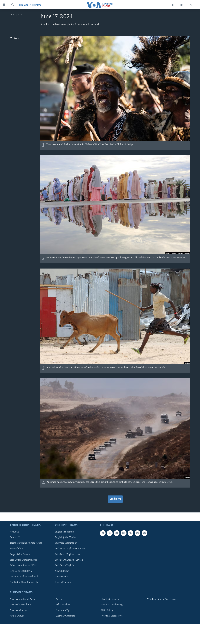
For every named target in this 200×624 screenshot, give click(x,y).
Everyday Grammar (65, 616)
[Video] (181, 5)
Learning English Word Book (24, 576)
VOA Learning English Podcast (162, 599)
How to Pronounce (64, 582)
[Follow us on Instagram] (123, 533)
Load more (115, 499)
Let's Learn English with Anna (70, 548)
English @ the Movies (65, 537)
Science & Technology (112, 605)
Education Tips (63, 610)
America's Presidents (20, 605)
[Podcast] (137, 533)
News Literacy (62, 571)
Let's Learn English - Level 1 (68, 554)
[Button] (14, 39)
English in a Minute (64, 532)
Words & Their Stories (112, 616)
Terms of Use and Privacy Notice (26, 543)
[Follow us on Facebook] (103, 533)
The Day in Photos (30, 5)
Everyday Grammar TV (66, 543)
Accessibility (16, 548)
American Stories (18, 610)
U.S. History (107, 610)
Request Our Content (20, 554)
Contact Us (15, 537)
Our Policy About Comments (24, 582)
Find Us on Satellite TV (21, 571)
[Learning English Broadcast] (172, 5)
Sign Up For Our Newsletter (23, 560)
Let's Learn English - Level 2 (69, 560)
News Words (61, 576)
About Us (14, 532)
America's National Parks (22, 599)
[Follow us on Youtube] (116, 533)
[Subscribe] (144, 533)
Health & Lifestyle (110, 599)
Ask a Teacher (63, 605)
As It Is (59, 599)
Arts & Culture (17, 616)
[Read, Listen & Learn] (190, 5)
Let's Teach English (64, 565)
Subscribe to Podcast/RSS (23, 565)
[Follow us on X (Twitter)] (109, 533)
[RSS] (130, 533)
